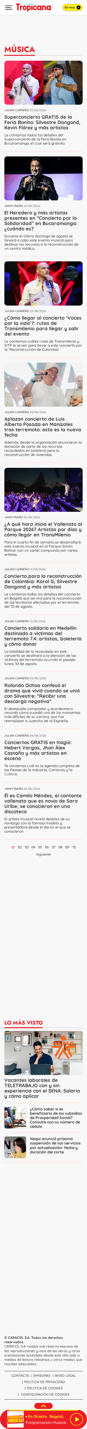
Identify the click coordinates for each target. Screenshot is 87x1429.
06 (47, 847)
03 (27, 847)
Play (76, 1419)
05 (40, 847)
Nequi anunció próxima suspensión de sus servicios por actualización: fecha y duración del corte (55, 1145)
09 (67, 847)
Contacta (20, 1375)
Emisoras (42, 1375)
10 (74, 847)
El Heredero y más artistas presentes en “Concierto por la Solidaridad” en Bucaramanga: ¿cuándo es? (40, 221)
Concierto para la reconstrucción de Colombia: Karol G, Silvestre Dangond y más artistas (43, 581)
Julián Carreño (16, 110)
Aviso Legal (65, 1375)
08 (60, 847)
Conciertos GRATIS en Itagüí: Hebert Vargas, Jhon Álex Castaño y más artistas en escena (38, 750)
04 (33, 847)
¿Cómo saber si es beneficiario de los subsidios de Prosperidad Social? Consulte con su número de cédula (56, 1118)
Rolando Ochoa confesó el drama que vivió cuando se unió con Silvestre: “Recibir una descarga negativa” (42, 693)
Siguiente (43, 854)
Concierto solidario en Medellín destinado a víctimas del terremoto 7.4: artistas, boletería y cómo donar (43, 636)
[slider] (43, 1410)
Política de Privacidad (44, 1382)
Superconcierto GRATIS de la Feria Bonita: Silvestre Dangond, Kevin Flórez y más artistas (42, 122)
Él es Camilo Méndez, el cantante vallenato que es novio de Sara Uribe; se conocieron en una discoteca (43, 803)
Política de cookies (45, 1388)
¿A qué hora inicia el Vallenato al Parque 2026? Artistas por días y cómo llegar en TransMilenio (43, 529)
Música (19, 49)
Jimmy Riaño (13, 206)
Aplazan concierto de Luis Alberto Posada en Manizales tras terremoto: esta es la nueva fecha (42, 427)
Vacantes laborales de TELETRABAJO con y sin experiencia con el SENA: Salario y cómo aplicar (42, 1088)
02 (20, 847)
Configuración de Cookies (45, 1394)
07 (53, 847)
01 (13, 847)
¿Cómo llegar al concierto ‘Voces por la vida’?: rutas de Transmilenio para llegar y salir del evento (42, 326)
